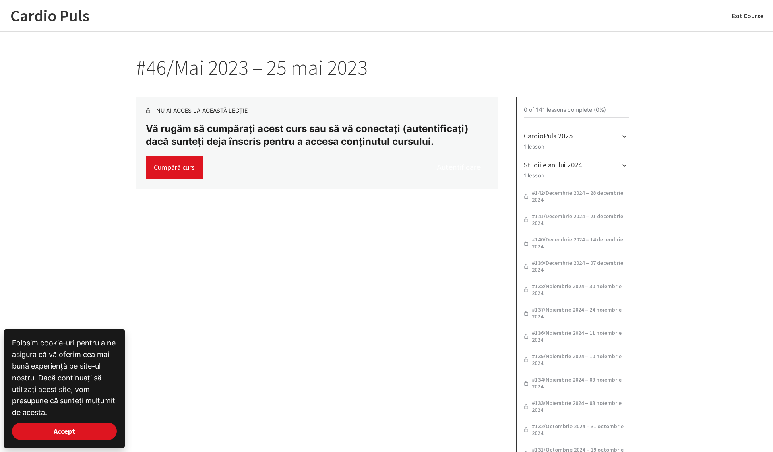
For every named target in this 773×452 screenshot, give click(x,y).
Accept (64, 431)
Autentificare (459, 167)
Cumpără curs (174, 167)
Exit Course (747, 16)
